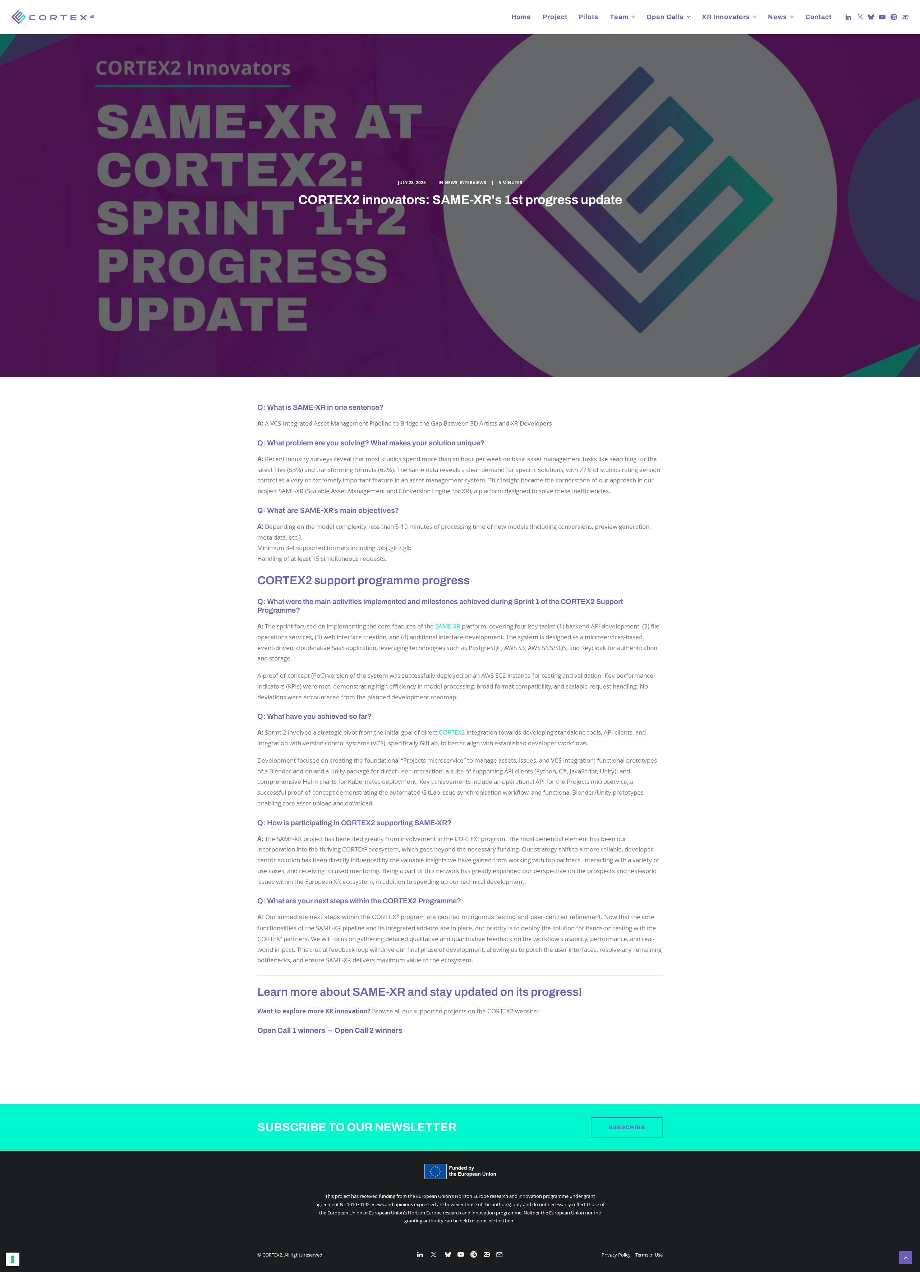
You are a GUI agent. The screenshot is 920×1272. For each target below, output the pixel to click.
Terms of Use (649, 1254)
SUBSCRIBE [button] (627, 1127)
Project (555, 17)
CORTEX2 (452, 732)
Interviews (473, 183)
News (451, 183)
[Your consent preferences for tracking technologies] (12, 1259)
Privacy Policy (616, 1254)
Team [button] (619, 17)
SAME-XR (447, 626)
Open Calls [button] (665, 17)
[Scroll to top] (905, 1257)
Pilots (588, 17)
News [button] (777, 17)
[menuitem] (521, 17)
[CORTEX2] (53, 17)
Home (521, 17)
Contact (818, 17)
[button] (849, 17)
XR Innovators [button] (726, 17)
